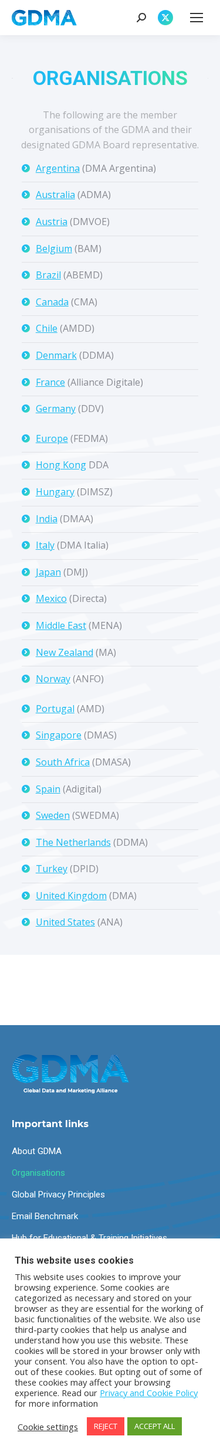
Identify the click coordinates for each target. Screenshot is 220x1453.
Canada (52, 301)
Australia (55, 194)
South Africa (63, 762)
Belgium (54, 248)
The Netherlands (73, 842)
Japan (48, 572)
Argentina (58, 168)
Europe (52, 438)
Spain (48, 788)
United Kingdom (71, 895)
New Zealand (64, 652)
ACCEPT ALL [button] (154, 1426)
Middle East (61, 625)
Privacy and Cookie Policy (149, 1392)
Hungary (55, 491)
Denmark (56, 355)
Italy (45, 545)
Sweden (53, 815)
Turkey (51, 868)
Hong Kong (61, 464)
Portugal (55, 708)
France (50, 382)
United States (65, 922)
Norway (53, 678)
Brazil (48, 274)
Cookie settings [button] (48, 1426)
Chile (46, 328)
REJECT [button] (105, 1426)
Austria (51, 221)
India (46, 518)
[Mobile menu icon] (196, 17)
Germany (56, 408)
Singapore (59, 735)
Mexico (51, 598)
